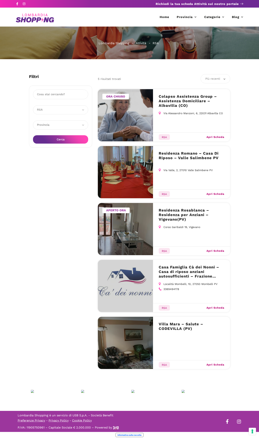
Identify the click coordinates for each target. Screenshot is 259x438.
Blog (235, 17)
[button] (60, 109)
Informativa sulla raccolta (129, 435)
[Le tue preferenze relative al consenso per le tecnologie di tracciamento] (252, 431)
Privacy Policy (59, 420)
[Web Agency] (116, 427)
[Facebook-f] (17, 3)
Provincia (185, 17)
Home (164, 17)
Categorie (212, 17)
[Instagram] (24, 3)
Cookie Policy (82, 420)
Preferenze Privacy (31, 420)
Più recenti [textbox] (212, 78)
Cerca (61, 139)
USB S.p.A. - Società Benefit (92, 415)
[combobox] (215, 78)
